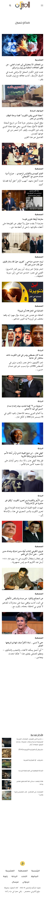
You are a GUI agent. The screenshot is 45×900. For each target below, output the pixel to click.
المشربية (39, 60)
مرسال (15, 882)
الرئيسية (35, 871)
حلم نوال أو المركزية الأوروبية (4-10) (30, 750)
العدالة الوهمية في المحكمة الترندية (31, 771)
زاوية (5, 876)
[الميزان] (22, 5)
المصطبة (39, 169)
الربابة (32, 111)
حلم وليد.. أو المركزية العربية (33, 760)
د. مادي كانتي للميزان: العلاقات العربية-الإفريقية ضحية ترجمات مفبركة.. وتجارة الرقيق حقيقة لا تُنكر (29, 742)
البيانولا (39, 111)
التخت (24, 876)
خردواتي (25, 882)
